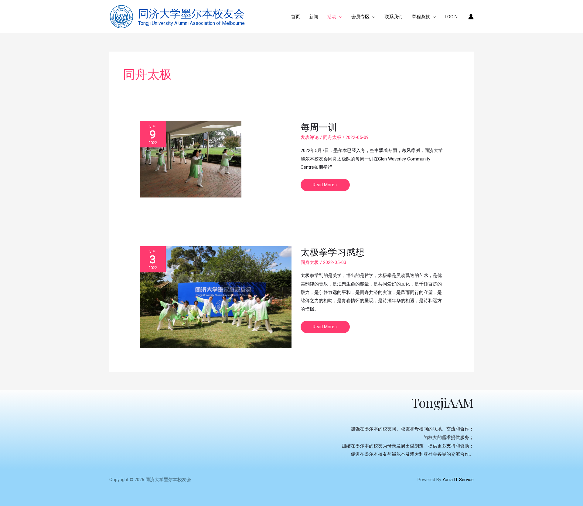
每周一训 (319, 127)
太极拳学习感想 (332, 252)
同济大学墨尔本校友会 (191, 13)
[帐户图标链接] (471, 16)
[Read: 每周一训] (190, 159)
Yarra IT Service (458, 479)
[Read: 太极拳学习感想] (216, 296)
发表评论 (310, 137)
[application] (339, 16)
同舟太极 (332, 137)
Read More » (325, 183)
